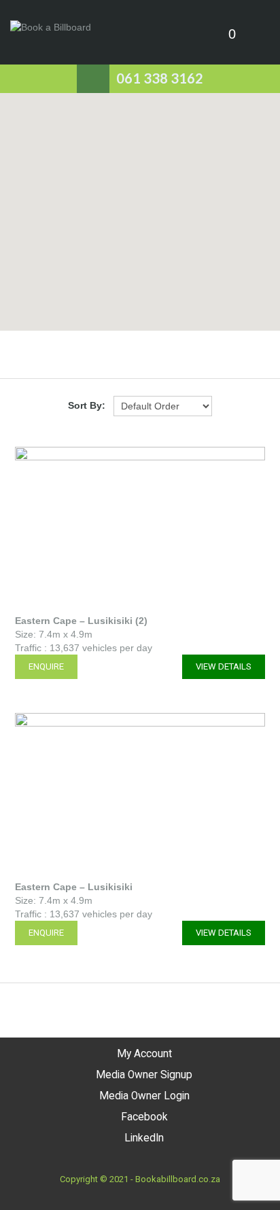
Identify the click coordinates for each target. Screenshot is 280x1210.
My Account (144, 1054)
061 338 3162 (159, 78)
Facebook (144, 1117)
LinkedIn (144, 1138)
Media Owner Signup (144, 1075)
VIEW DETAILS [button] (223, 666)
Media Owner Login (144, 1096)
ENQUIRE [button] (46, 666)
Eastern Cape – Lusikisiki (74, 886)
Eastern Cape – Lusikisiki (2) (81, 620)
